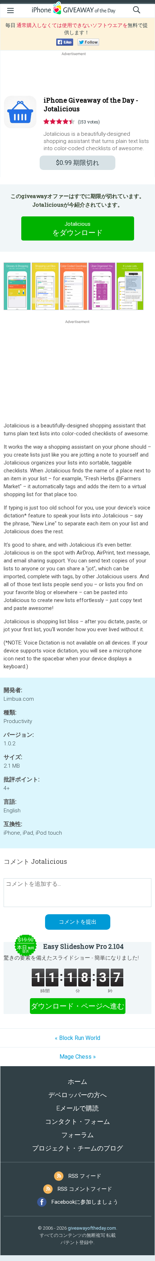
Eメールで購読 (77, 1108)
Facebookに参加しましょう (85, 1202)
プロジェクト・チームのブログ (77, 1148)
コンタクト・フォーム (77, 1121)
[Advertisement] (77, 75)
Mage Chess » (77, 1056)
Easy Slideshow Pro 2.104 (83, 946)
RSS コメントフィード (85, 1189)
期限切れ (77, 162)
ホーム (77, 1081)
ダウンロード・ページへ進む (77, 1006)
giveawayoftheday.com (92, 1228)
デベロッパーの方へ (77, 1095)
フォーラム (77, 1135)
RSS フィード (84, 1176)
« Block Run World (77, 1038)
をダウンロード (77, 229)
